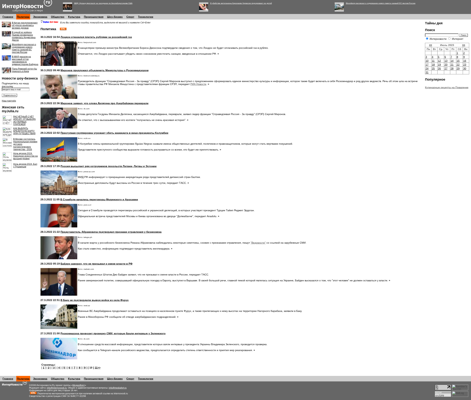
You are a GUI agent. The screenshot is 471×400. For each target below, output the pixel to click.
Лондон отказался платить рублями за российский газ (96, 37)
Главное (8, 16)
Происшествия (93, 16)
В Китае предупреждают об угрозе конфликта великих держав (25, 25)
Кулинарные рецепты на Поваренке (446, 87)
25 (433, 68)
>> (463, 45)
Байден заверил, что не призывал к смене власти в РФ (96, 263)
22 (458, 64)
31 (427, 72)
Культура (74, 16)
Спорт (130, 16)
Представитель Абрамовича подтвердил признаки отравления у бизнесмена (111, 231)
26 (439, 68)
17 (427, 64)
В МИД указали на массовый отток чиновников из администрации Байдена (25, 60)
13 (446, 60)
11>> (97, 367)
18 (433, 64)
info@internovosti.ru (57, 388)
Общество (57, 16)
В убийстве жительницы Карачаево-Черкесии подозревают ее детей (241, 3)
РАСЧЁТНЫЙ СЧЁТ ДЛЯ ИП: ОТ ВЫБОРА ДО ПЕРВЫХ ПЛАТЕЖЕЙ (24, 120)
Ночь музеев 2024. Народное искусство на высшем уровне (25, 156)
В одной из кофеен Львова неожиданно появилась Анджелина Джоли (24, 36)
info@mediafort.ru (118, 388)
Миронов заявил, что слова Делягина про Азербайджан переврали (104, 103)
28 (452, 68)
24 (427, 68)
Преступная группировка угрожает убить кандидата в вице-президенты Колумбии (114, 132)
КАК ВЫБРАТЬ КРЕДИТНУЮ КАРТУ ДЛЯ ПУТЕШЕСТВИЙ (24, 131)
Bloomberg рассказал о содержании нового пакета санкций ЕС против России (380, 3)
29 (458, 68)
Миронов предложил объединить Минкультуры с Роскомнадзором (104, 70)
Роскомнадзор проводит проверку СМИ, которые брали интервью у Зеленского (113, 333)
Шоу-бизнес (115, 16)
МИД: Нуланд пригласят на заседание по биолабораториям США (103, 3)
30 (464, 68)
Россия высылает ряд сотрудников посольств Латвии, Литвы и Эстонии (109, 166)
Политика (23, 16)
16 (464, 60)
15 (458, 60)
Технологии (145, 16)
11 (433, 60)
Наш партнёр (9, 101)
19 (439, 64)
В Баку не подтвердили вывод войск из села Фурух (95, 300)
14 (452, 60)
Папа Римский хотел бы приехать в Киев (24, 70)
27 (446, 68)
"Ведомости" (258, 242)
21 (452, 64)
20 (446, 64)
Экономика (40, 16)
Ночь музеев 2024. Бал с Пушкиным (25, 165)
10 (427, 60)
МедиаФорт (78, 385)
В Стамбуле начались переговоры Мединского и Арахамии (99, 199)
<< (430, 45)
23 (464, 64)
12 (439, 60)
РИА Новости (198, 84)
